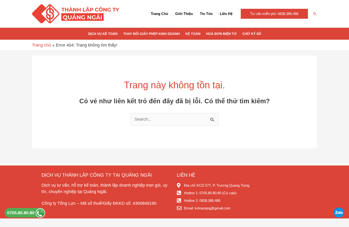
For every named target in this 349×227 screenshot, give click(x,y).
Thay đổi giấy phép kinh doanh (151, 34)
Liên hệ (226, 14)
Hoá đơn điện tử (221, 34)
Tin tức (206, 14)
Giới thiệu (184, 14)
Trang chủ (159, 14)
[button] (274, 14)
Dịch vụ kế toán (103, 34)
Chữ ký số (251, 34)
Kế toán (192, 34)
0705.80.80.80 (21, 212)
